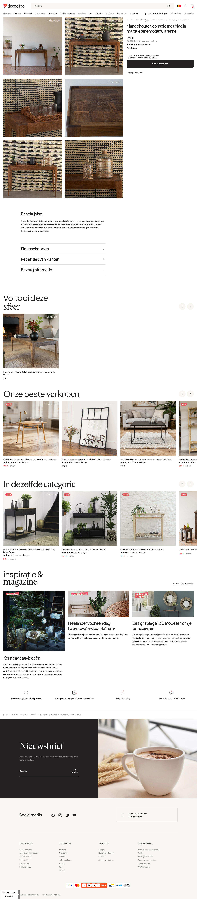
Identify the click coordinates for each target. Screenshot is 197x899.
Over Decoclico (25, 850)
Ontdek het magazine (183, 583)
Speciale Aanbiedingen (156, 13)
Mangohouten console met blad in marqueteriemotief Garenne (166, 21)
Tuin (90, 13)
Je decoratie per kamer (28, 853)
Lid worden (74, 770)
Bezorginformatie (145, 857)
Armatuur (53, 13)
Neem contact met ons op (149, 850)
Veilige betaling (144, 864)
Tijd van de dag (25, 857)
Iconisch (110, 13)
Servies (81, 13)
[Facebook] (53, 816)
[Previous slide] (182, 306)
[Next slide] (190, 306)
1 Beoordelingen (144, 44)
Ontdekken (132, 48)
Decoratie (40, 13)
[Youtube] (74, 816)
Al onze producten (12, 13)
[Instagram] (60, 816)
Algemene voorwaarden (29, 895)
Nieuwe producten (106, 853)
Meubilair (28, 13)
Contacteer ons (160, 63)
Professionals (25, 867)
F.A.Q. (140, 853)
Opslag (99, 13)
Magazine (189, 13)
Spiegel (101, 850)
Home (5, 715)
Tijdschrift (23, 860)
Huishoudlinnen (68, 13)
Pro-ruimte (176, 13)
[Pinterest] (67, 816)
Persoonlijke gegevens (51, 895)
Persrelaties (24, 864)
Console (139, 20)
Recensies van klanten (147, 860)
